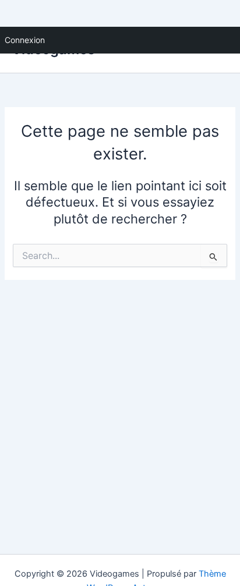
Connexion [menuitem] (25, 40)
